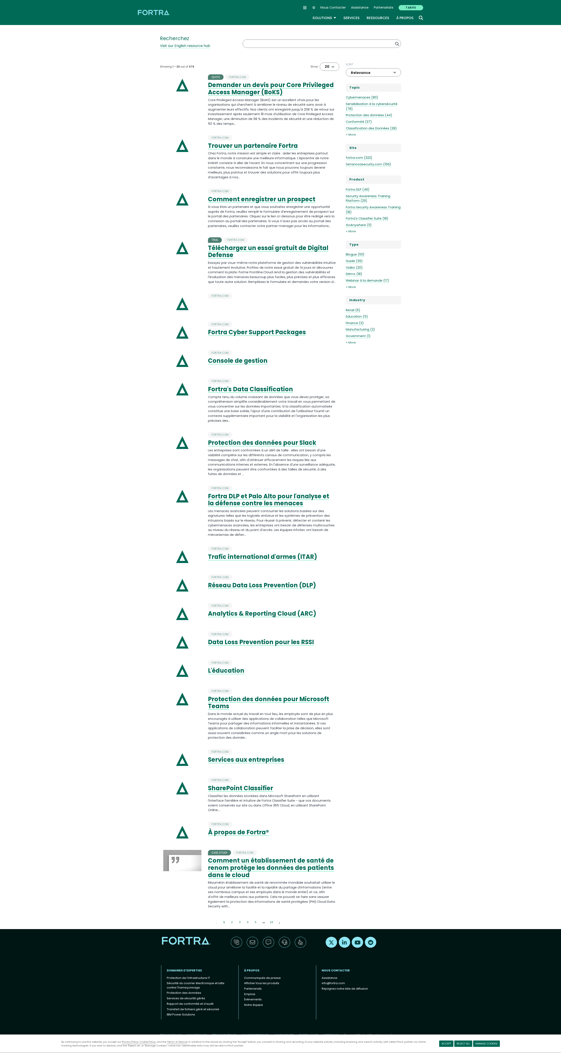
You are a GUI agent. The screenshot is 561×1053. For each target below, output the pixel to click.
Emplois (249, 994)
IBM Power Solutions (181, 1014)
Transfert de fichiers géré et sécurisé (193, 1009)
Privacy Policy (130, 1042)
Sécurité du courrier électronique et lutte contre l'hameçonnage (195, 985)
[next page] (263, 922)
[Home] (154, 12)
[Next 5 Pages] (264, 922)
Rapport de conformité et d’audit (190, 1004)
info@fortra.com (333, 983)
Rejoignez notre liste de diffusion (345, 989)
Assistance (360, 7)
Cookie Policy (147, 1042)
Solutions (324, 17)
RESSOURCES (378, 17)
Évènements (253, 999)
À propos (405, 17)
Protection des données (184, 993)
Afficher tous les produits (261, 983)
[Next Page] (279, 922)
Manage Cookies (486, 1043)
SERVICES (351, 17)
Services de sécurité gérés (186, 998)
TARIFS (411, 7)
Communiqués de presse (262, 978)
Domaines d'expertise (184, 970)
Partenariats (383, 7)
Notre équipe (253, 1005)
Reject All (463, 1043)
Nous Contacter (333, 7)
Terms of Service (177, 1042)
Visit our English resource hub (185, 45)
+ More (351, 134)
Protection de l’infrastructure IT (188, 978)
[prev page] (216, 922)
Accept (446, 1043)
